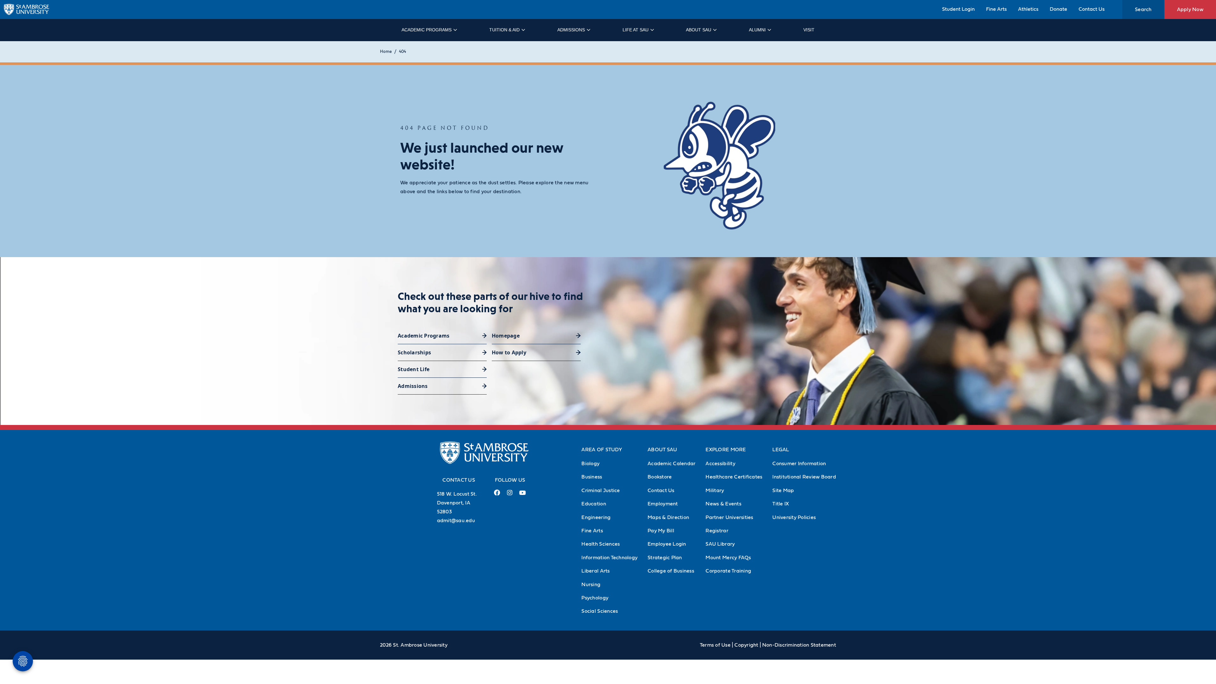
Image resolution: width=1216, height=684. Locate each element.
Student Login (958, 9)
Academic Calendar (671, 463)
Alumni (757, 29)
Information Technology (609, 557)
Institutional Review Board (804, 476)
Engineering (596, 517)
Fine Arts (996, 9)
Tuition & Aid (504, 29)
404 (402, 52)
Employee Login (667, 544)
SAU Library (720, 544)
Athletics (1028, 9)
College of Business (671, 570)
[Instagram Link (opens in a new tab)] (509, 495)
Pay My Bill (661, 530)
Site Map (783, 490)
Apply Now (1190, 9)
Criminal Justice (600, 490)
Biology (590, 463)
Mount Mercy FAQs (728, 557)
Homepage (506, 335)
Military (715, 490)
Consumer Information (799, 463)
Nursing (590, 584)
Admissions (571, 29)
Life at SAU (636, 29)
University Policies (794, 517)
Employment (663, 503)
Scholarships (414, 352)
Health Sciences (600, 544)
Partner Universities (729, 517)
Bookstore (660, 476)
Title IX (780, 503)
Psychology (594, 597)
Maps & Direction (668, 517)
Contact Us (1092, 9)
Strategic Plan (665, 557)
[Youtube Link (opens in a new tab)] (522, 495)
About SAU (698, 29)
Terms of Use (715, 645)
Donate (1058, 9)
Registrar (717, 530)
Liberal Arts (595, 570)
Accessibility (720, 463)
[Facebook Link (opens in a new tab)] (497, 495)
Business (591, 476)
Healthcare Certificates (734, 476)
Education (593, 503)
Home (386, 52)
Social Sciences (599, 611)
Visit (808, 29)
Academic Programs (427, 29)
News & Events (723, 503)
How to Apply (509, 352)
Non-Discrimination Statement (799, 645)
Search (1143, 9)
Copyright (746, 645)
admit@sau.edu (456, 520)
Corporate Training (728, 570)
